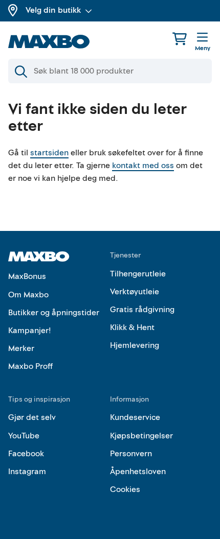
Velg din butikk (53, 10)
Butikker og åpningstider (53, 312)
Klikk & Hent (132, 327)
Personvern (131, 453)
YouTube (23, 435)
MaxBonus (27, 276)
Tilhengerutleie (138, 273)
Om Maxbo (28, 294)
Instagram (27, 471)
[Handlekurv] (179, 39)
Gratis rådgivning (142, 309)
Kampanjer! (29, 330)
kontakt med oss (143, 165)
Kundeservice (135, 417)
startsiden (49, 152)
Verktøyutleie (134, 291)
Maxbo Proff (30, 366)
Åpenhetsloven (138, 471)
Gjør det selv (32, 417)
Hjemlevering (134, 345)
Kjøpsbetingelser (141, 435)
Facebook (26, 453)
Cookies (125, 489)
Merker (21, 348)
